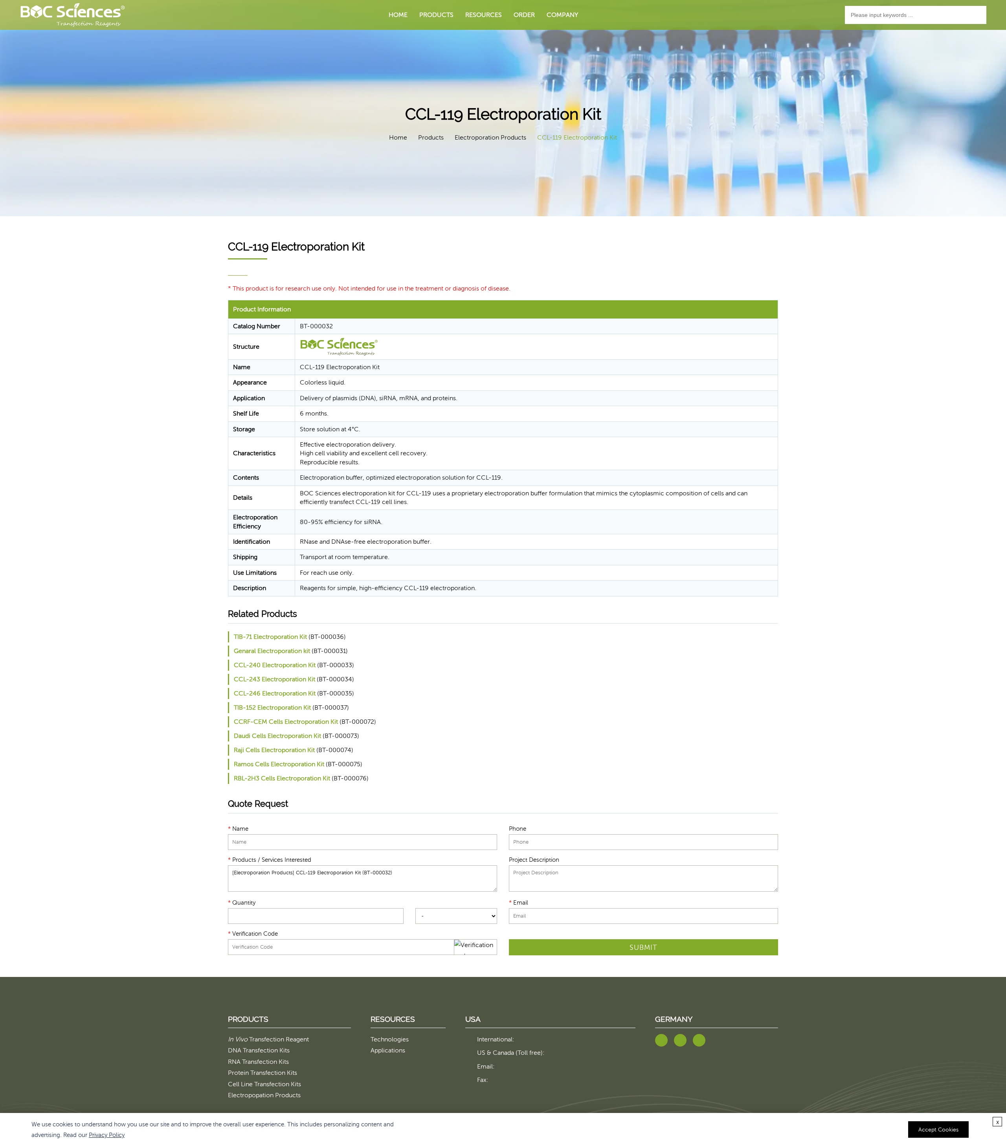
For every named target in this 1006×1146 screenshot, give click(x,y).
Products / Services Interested (269, 859)
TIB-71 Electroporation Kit (270, 636)
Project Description (534, 859)
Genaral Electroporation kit (272, 651)
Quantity (241, 902)
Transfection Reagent (268, 1039)
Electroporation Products (490, 137)
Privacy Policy (107, 1134)
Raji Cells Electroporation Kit (274, 750)
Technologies (390, 1039)
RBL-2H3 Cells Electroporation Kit (282, 778)
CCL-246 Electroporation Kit (275, 693)
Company (562, 14)
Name (238, 828)
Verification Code (253, 933)
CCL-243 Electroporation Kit (274, 679)
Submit (643, 947)
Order (524, 14)
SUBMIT (519, 933)
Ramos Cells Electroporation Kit (279, 764)
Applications (388, 1050)
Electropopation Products (264, 1095)
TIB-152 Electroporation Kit (272, 707)
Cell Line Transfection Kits (264, 1084)
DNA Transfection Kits (259, 1050)
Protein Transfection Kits (262, 1072)
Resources (483, 14)
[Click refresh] (475, 947)
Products (436, 14)
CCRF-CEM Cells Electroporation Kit (286, 721)
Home (398, 14)
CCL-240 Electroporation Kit (275, 665)
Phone (517, 828)
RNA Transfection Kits (258, 1061)
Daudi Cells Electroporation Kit (277, 735)
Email (518, 902)
